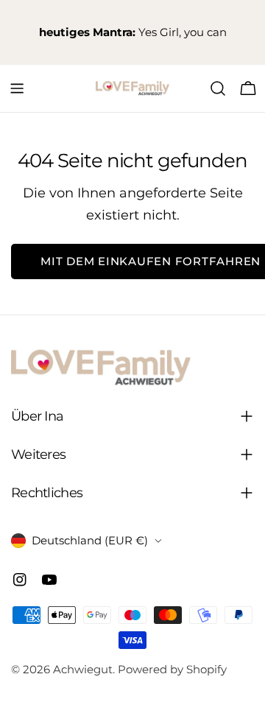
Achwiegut (83, 669)
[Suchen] (218, 88)
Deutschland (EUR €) (90, 540)
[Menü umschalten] (17, 88)
